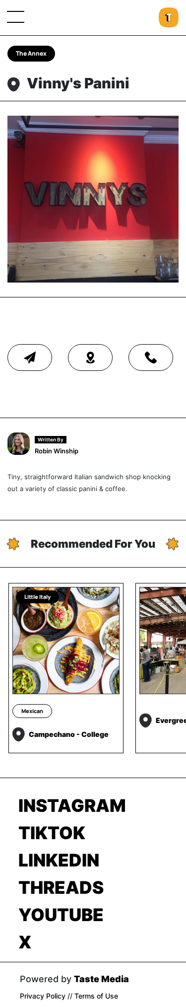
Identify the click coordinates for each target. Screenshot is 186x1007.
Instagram (72, 805)
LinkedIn (58, 860)
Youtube (61, 915)
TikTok (51, 833)
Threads (61, 887)
